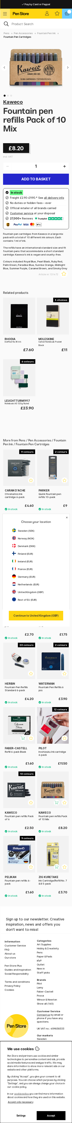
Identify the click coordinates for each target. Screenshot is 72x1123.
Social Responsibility (17, 973)
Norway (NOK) (26, 538)
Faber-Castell (45, 991)
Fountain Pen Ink (46, 33)
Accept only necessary (20, 1102)
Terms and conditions (17, 981)
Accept (51, 1115)
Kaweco (13, 102)
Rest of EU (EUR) (27, 599)
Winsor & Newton (47, 999)
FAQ (7, 949)
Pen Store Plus (13, 965)
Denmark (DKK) (26, 546)
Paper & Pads (44, 956)
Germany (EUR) (26, 576)
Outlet (41, 964)
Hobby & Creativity (48, 948)
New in (41, 968)
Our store (10, 957)
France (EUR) (25, 569)
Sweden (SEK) (26, 530)
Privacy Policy (12, 985)
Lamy (40, 987)
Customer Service (15, 945)
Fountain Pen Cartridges (17, 36)
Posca (40, 995)
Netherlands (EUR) (28, 584)
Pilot (39, 983)
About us (10, 953)
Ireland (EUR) (25, 561)
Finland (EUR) (25, 553)
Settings (21, 1115)
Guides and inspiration (18, 969)
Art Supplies (44, 944)
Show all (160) (45, 1003)
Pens (6, 33)
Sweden (42, 1038)
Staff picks (43, 972)
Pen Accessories (23, 33)
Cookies (9, 989)
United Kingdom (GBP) (31, 592)
